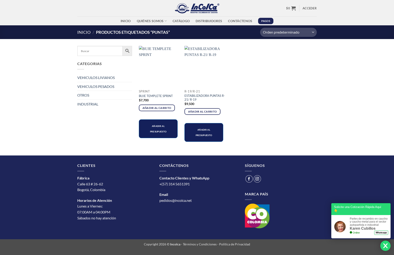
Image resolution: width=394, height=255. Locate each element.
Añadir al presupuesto (158, 129)
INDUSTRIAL (87, 104)
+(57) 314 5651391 (174, 184)
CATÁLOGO (181, 21)
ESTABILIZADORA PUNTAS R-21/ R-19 (204, 97)
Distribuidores (209, 21)
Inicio (126, 21)
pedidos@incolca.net (175, 200)
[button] (291, 8)
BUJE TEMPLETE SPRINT (156, 96)
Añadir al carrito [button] (157, 107)
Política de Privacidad (234, 244)
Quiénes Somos (150, 21)
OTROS (83, 95)
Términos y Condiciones (200, 244)
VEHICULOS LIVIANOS (96, 77)
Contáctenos (240, 21)
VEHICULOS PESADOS (95, 86)
